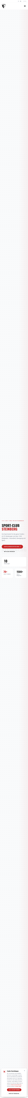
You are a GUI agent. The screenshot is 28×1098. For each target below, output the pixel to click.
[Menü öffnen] (24, 6)
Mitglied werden (9, 551)
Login (24, 1)
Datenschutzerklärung (16, 1084)
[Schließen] (24, 1070)
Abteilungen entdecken (11, 546)
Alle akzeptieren (14, 1089)
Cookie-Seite (18, 1086)
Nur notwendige (14, 1093)
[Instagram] (18, 1)
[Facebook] (20, 1)
